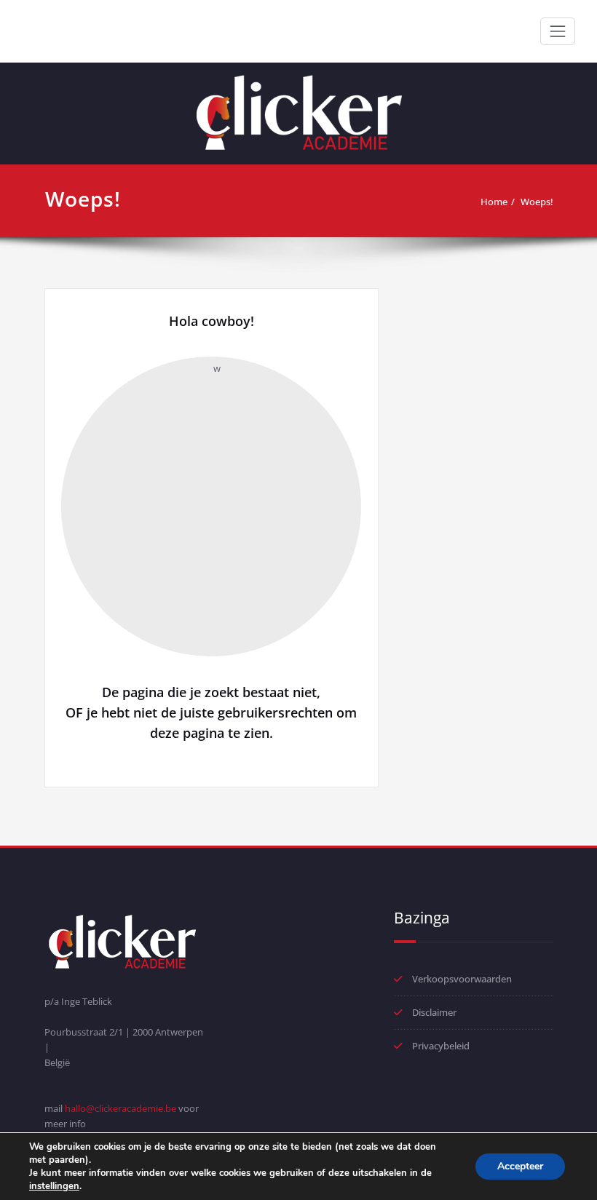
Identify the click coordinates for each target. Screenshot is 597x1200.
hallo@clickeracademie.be (120, 1108)
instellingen (54, 1186)
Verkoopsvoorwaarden (462, 978)
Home (494, 201)
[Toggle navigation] (557, 31)
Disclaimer (434, 1012)
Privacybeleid (441, 1045)
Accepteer (520, 1166)
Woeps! (537, 201)
